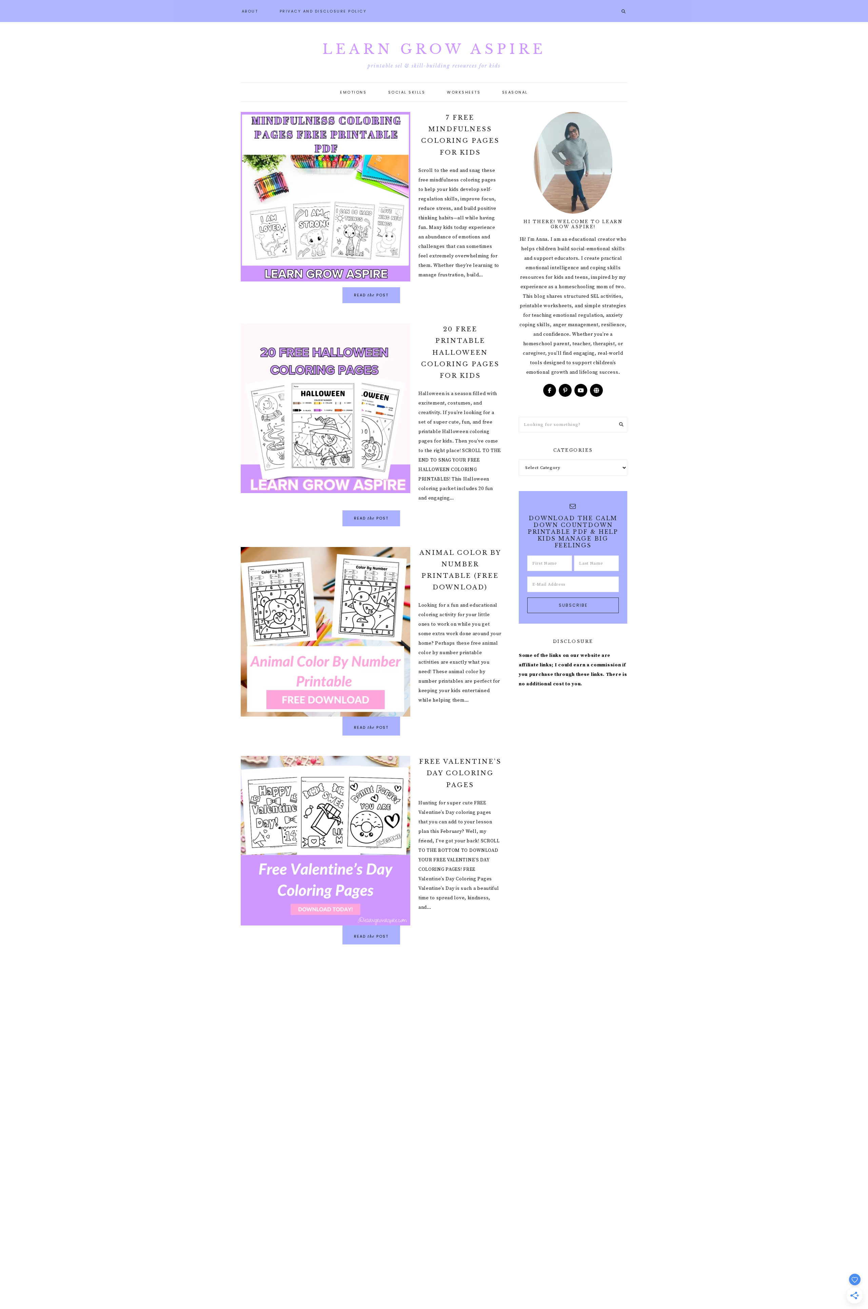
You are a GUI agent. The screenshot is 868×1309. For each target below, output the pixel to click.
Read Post (371, 295)
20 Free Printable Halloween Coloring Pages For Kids (460, 352)
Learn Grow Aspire (434, 49)
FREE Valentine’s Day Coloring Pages (460, 773)
